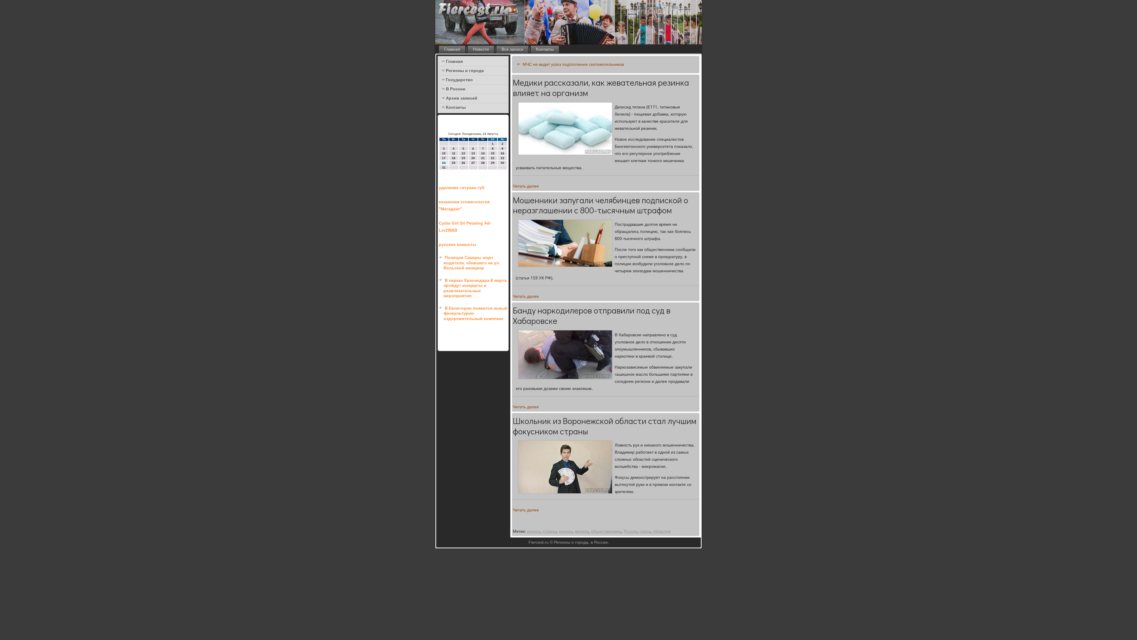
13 (473, 153)
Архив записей (461, 98)
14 (483, 153)
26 (463, 162)
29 (492, 162)
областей (662, 531)
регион (533, 531)
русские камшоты (457, 244)
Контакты (545, 49)
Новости (481, 49)
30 (502, 162)
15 (492, 153)
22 (492, 158)
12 (463, 153)
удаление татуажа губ (461, 187)
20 (473, 158)
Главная (452, 49)
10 (444, 153)
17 (444, 158)
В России (455, 89)
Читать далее (526, 186)
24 (444, 162)
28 (483, 162)
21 (483, 158)
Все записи (512, 49)
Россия (630, 531)
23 (502, 158)
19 (463, 158)
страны (550, 531)
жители (582, 531)
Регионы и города (465, 70)
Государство (459, 80)
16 (502, 153)
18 (453, 158)
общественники (606, 531)
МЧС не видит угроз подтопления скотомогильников (573, 64)
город (645, 531)
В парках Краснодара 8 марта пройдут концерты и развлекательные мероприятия (475, 288)
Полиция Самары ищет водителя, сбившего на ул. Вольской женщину (472, 263)
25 (453, 162)
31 (444, 167)
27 (473, 162)
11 (453, 153)
